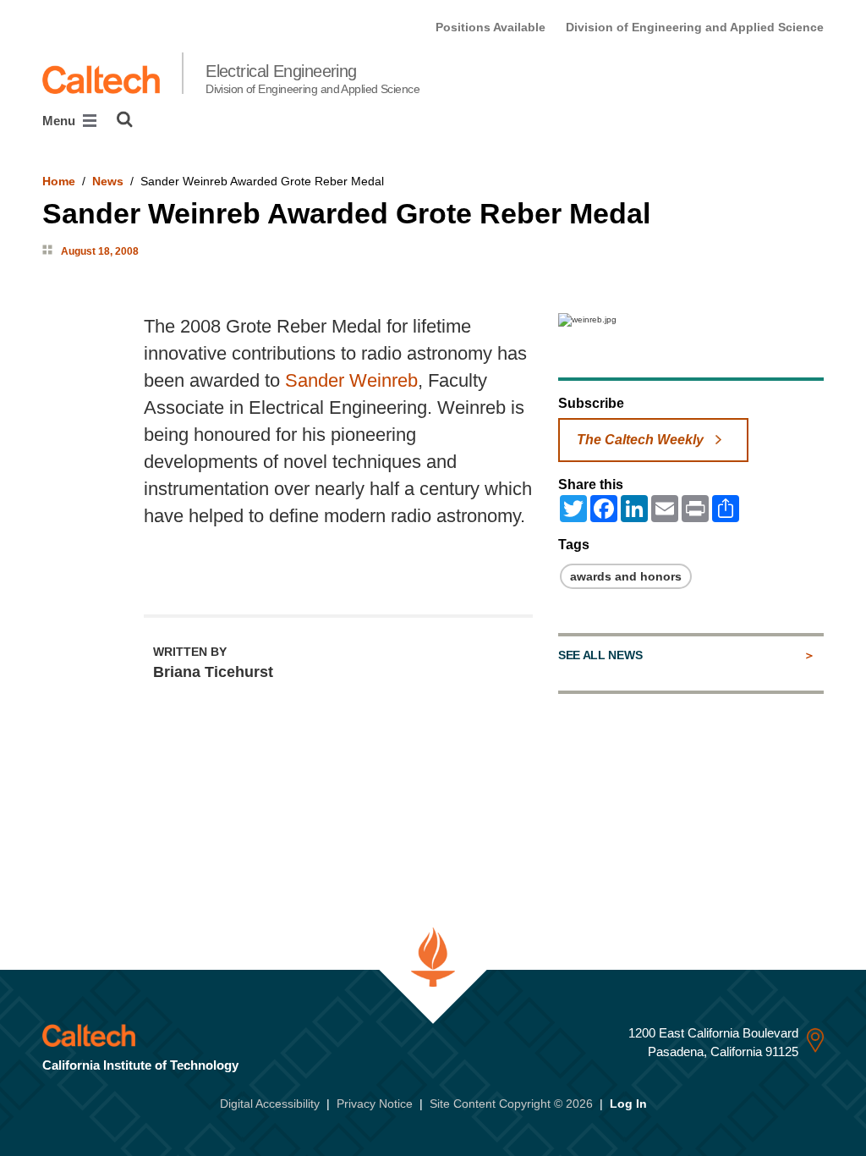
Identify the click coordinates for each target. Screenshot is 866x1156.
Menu (60, 120)
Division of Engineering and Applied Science (695, 27)
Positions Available (490, 27)
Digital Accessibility (270, 1103)
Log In (628, 1103)
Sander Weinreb (351, 380)
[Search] (125, 119)
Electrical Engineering (312, 79)
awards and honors (626, 576)
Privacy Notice (375, 1103)
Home (58, 181)
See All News (600, 655)
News (107, 181)
